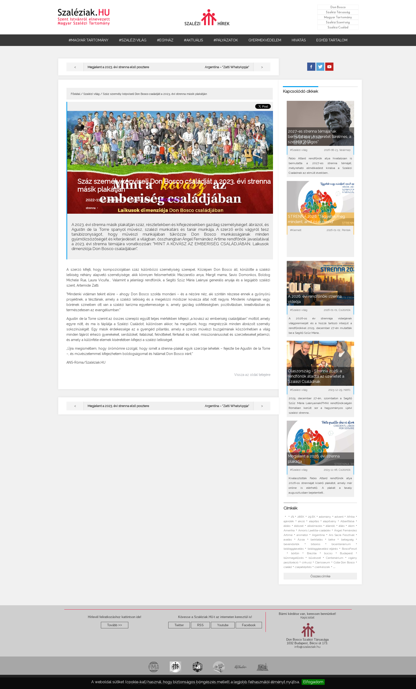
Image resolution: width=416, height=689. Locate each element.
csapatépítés (303, 567)
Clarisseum (322, 562)
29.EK (311, 516)
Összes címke (320, 576)
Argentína (318, 535)
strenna (91, 208)
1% (292, 516)
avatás (288, 539)
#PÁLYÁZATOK (226, 40)
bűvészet (315, 558)
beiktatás (317, 539)
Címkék (291, 508)
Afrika (351, 516)
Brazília (312, 553)
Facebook (249, 625)
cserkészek (322, 567)
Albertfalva (347, 521)
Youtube (222, 625)
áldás (287, 526)
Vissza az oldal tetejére (252, 375)
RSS (200, 625)
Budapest (346, 553)
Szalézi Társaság (338, 12)
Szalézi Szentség (338, 22)
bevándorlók (291, 544)
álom (351, 526)
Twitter (179, 625)
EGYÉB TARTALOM (331, 40)
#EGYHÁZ (165, 40)
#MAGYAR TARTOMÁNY (88, 40)
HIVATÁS (299, 40)
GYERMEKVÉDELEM (264, 40)
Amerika (289, 530)
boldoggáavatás (294, 548)
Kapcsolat (307, 617)
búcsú (328, 553)
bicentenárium (341, 544)
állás (341, 526)
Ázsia (301, 539)
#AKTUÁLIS (193, 40)
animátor (302, 535)
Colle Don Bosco (344, 562)
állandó (330, 526)
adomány (325, 516)
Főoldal (75, 94)
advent (339, 516)
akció (301, 521)
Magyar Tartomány (338, 17)
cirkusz (307, 562)
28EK (300, 516)
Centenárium (334, 558)
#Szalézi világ (140, 199)
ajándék (289, 521)
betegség (347, 539)
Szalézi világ (91, 94)
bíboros (315, 544)
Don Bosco (338, 7)
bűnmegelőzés (294, 558)
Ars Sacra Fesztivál (341, 535)
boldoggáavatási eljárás (323, 548)
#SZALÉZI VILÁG (132, 40)
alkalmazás (314, 526)
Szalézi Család (338, 27)
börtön (295, 553)
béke (331, 539)
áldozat (299, 526)
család (288, 567)
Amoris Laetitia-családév (314, 530)
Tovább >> (114, 625)
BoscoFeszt (349, 548)
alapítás (314, 521)
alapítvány (329, 521)
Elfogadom (313, 682)
